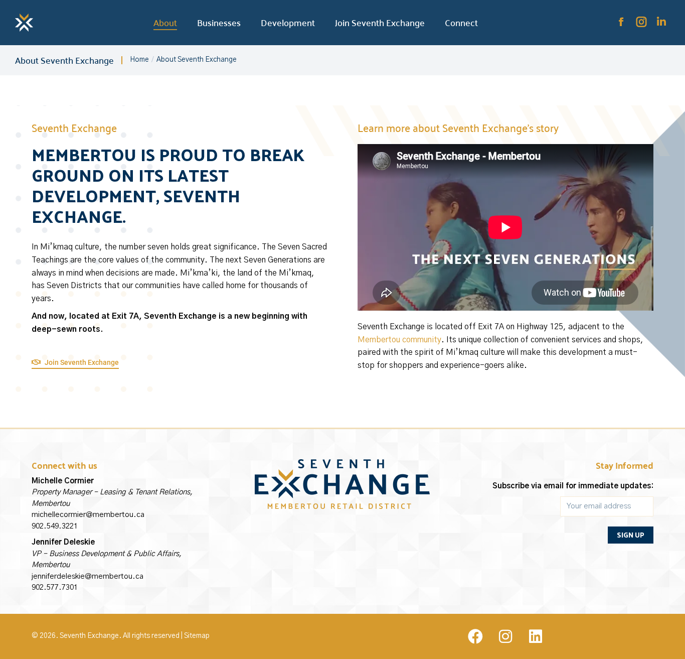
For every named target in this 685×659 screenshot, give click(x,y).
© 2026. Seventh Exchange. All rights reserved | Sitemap (121, 635)
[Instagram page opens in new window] (641, 22)
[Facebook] (475, 636)
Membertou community (399, 340)
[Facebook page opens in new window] (621, 22)
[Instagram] (505, 636)
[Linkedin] (535, 636)
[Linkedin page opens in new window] (661, 22)
